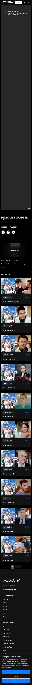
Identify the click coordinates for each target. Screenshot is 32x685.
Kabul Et (16, 672)
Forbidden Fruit (7, 647)
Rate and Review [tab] (15, 250)
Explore (5, 609)
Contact (5, 616)
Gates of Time (7, 630)
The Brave (6, 637)
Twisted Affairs (7, 640)
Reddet (16, 681)
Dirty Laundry (7, 633)
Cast (4, 613)
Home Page (6, 599)
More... (3, 267)
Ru (3, 626)
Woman (5, 650)
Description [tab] (15, 245)
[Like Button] (8, 232)
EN (18, 2)
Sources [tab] (15, 255)
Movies (5, 606)
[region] (16, 669)
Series (4, 603)
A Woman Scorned (8, 643)
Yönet (16, 676)
